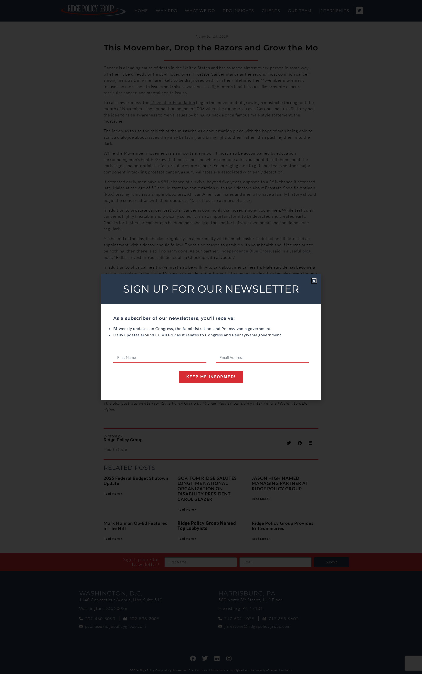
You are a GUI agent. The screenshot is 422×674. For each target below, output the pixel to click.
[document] (211, 337)
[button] (314, 281)
